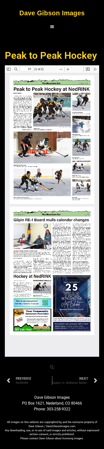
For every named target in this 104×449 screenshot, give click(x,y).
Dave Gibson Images (52, 13)
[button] (52, 27)
